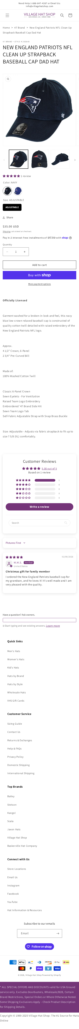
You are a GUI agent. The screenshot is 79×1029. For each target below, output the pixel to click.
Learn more (53, 626)
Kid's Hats (13, 667)
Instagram (13, 885)
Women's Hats (15, 659)
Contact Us (13, 732)
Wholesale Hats (16, 692)
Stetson (12, 804)
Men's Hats (13, 651)
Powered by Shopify (51, 975)
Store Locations (16, 868)
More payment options (39, 283)
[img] (14, 557)
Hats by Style (15, 684)
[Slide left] (4, 160)
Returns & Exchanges (19, 740)
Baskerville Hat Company (22, 845)
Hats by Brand (15, 676)
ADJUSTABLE (12, 206)
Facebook (13, 893)
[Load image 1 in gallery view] (18, 159)
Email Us (12, 877)
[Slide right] (75, 160)
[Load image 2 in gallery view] (39, 159)
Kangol (11, 813)
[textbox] (39, 620)
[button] (7, 15)
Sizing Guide (14, 723)
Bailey (11, 796)
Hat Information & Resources (24, 910)
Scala (10, 821)
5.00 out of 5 (49, 468)
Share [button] (9, 217)
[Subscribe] (58, 933)
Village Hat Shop (17, 837)
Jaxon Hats (14, 829)
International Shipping (20, 773)
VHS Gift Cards (15, 700)
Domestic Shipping (18, 765)
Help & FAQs (14, 748)
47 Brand (19, 27)
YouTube (12, 902)
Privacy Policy (15, 756)
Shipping (6, 231)
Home (6, 27)
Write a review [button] (39, 507)
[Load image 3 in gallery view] (60, 159)
